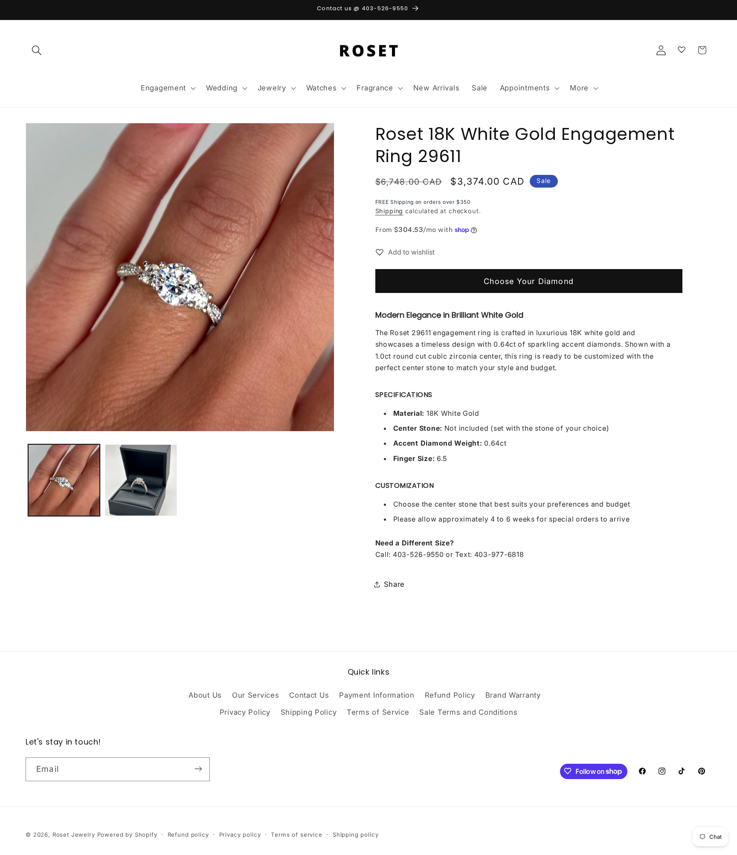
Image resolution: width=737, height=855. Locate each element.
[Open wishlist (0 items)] (681, 48)
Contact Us (309, 695)
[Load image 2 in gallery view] (141, 480)
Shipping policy (356, 834)
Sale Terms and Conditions (468, 712)
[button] (37, 50)
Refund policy (188, 834)
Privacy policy (240, 834)
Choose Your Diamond (529, 281)
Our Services (255, 695)
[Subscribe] (198, 769)
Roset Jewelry (73, 834)
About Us (205, 695)
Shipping (389, 210)
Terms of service (296, 834)
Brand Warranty (513, 695)
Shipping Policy (309, 712)
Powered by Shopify (127, 834)
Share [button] (394, 584)
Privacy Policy (245, 712)
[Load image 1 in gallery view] (64, 480)
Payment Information (377, 695)
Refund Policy (450, 695)
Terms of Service (378, 712)
